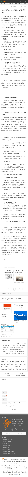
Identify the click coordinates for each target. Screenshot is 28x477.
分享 (19, 289)
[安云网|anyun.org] (18, 474)
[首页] (26, 467)
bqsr (25, 364)
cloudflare (12, 361)
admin (9, 300)
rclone (22, 361)
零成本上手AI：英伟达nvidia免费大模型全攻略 (13, 347)
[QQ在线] (11, 429)
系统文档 (24, 369)
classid (17, 361)
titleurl (14, 369)
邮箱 (5, 396)
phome (20, 364)
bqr (2, 366)
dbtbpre (19, 369)
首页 (3, 3)
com (10, 369)
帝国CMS (17, 366)
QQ (3, 402)
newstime (11, 366)
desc (8, 364)
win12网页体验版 (18, 307)
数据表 (6, 366)
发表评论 (14, 6)
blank (12, 364)
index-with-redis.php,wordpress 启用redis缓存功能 (14, 343)
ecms (16, 364)
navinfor (3, 364)
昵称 (5, 392)
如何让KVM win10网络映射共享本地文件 (12, 349)
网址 (4, 399)
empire (3, 361)
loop (7, 361)
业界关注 (8, 3)
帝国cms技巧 (4, 369)
